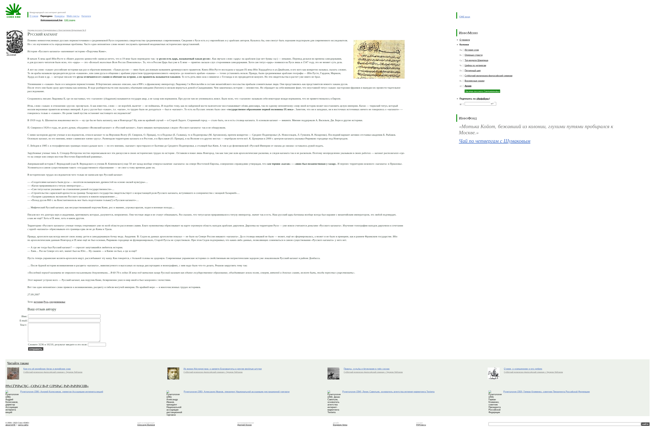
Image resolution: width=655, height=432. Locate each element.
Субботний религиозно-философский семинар (488, 75)
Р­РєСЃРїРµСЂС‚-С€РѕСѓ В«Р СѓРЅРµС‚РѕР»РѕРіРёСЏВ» (47, 386)
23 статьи (11, 54)
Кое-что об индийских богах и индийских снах (47, 369)
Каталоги (86, 16)
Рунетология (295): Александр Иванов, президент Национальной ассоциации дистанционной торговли (236, 391)
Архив (468, 86)
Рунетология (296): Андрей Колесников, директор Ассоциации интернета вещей (61, 391)
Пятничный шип (473, 70)
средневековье (57, 301)
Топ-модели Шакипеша (476, 60)
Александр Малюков (146, 425)
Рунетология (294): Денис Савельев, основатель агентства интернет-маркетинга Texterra (388, 391)
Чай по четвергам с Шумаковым (494, 140)
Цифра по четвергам (475, 65)
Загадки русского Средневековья (482, 91)
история (38, 301)
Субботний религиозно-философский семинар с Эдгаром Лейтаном (52, 372)
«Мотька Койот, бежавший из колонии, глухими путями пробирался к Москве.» (536, 129)
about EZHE (10, 425)
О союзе (34, 16)
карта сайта (23, 425)
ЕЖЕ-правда (69, 20)
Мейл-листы (73, 16)
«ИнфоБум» (482, 98)
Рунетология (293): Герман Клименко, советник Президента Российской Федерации (546, 391)
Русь (46, 301)
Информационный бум (51, 20)
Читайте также (18, 363)
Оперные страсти (474, 55)
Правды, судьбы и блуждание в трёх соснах (367, 369)
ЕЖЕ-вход (464, 17)
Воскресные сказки (474, 81)
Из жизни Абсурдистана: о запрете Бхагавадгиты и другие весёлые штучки (223, 369)
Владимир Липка (340, 425)
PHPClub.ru (421, 425)
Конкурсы (59, 16)
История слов (472, 50)
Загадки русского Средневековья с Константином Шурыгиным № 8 (56, 30)
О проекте (465, 40)
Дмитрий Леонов (244, 425)
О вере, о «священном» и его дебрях (523, 369)
